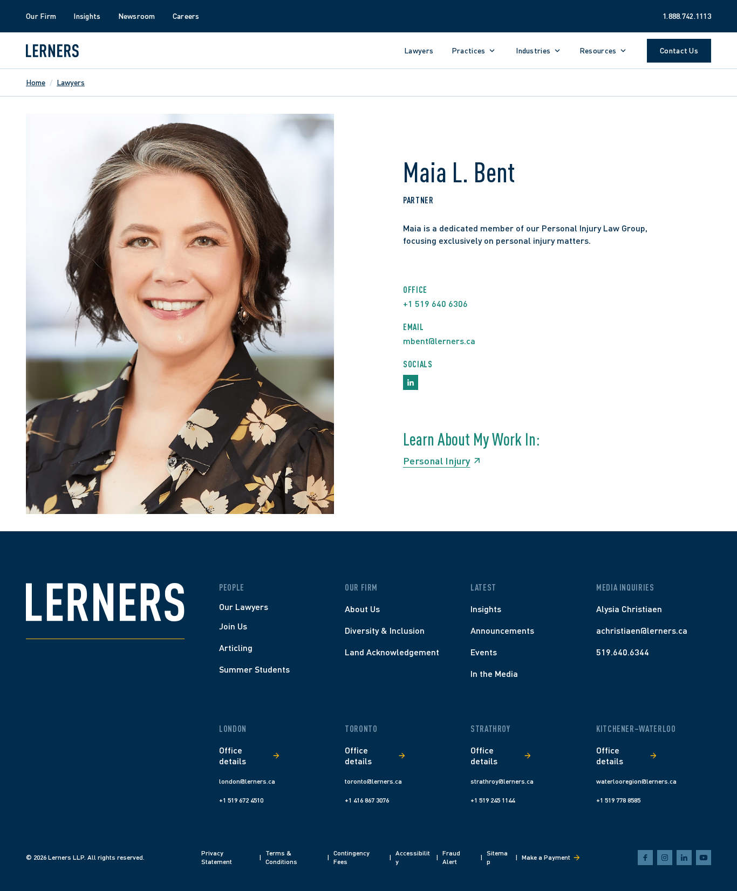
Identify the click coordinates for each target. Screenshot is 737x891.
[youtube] (703, 857)
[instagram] (664, 857)
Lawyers (71, 82)
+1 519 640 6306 (435, 303)
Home (35, 82)
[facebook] (645, 857)
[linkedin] (684, 857)
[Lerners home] (52, 50)
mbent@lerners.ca (439, 340)
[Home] (105, 602)
